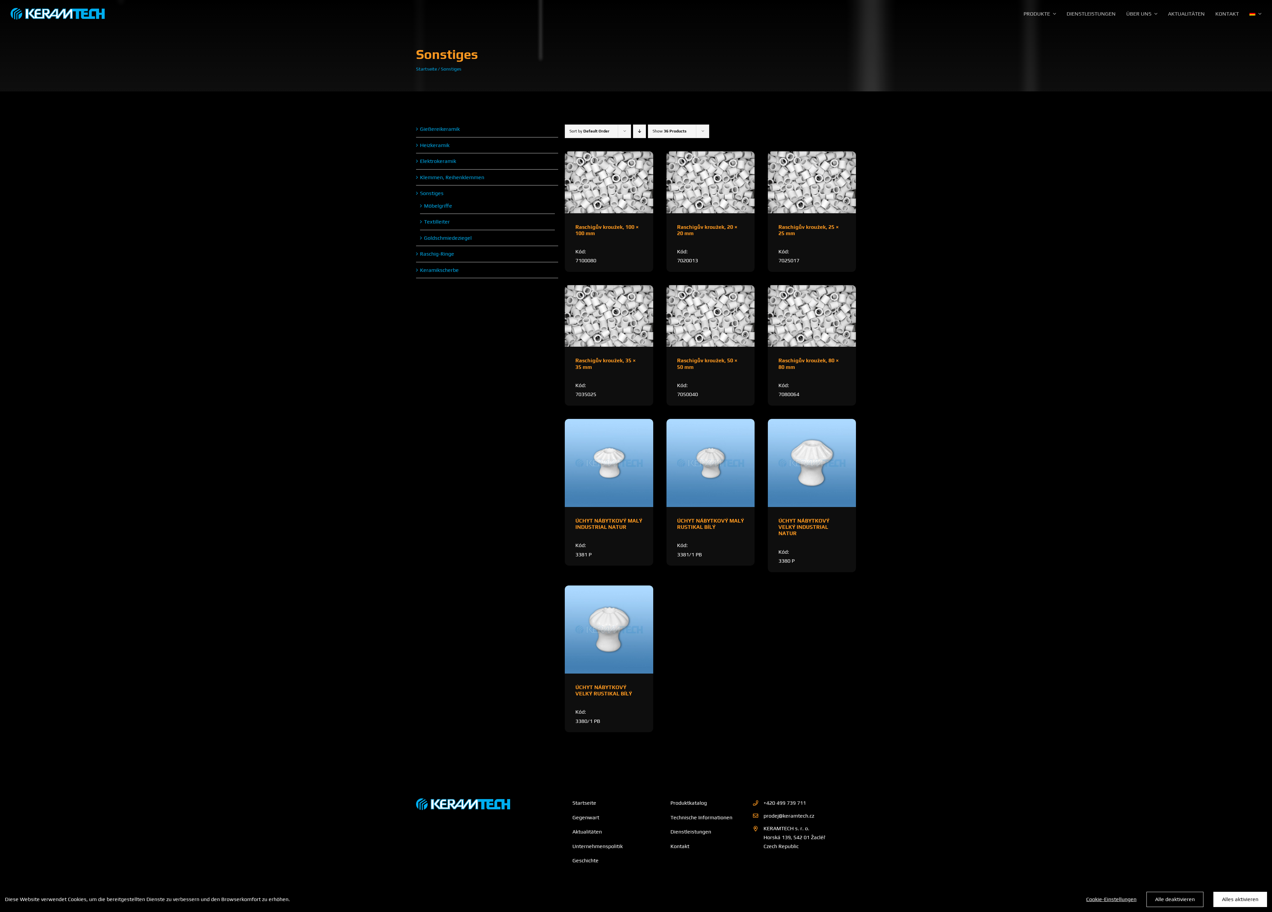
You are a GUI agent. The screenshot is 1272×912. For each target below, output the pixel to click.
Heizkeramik (435, 145)
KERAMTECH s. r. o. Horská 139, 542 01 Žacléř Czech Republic (794, 837)
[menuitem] (1255, 14)
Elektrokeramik (438, 161)
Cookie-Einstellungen (1111, 899)
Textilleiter (437, 222)
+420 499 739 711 (785, 803)
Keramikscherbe (439, 270)
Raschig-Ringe (437, 254)
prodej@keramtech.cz (789, 816)
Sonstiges (432, 193)
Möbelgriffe (438, 206)
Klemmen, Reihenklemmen (452, 177)
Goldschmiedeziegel (448, 238)
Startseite (426, 69)
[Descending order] (639, 131)
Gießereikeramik (440, 129)
